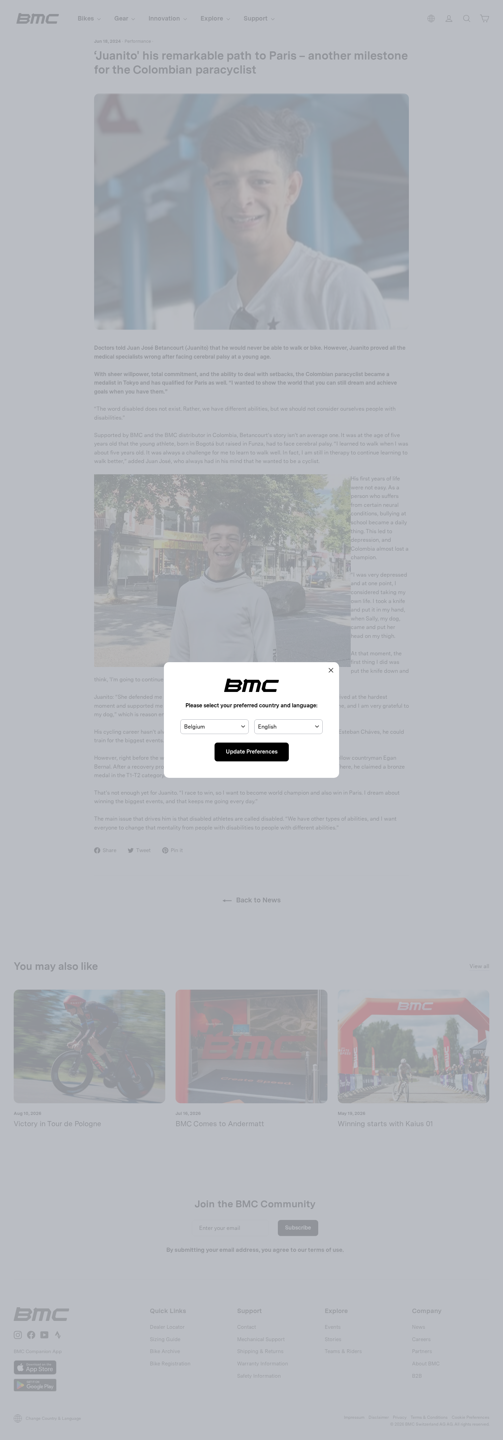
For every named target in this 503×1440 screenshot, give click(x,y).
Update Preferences (252, 751)
